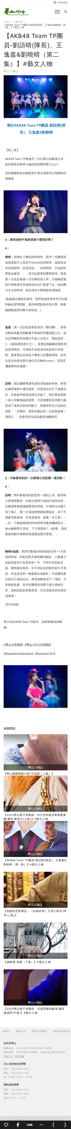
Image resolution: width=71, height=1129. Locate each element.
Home (7, 21)
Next (62, 96)
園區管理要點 (39, 1031)
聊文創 (18, 21)
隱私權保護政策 (61, 1031)
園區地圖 (19, 1056)
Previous (9, 96)
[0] (6, 1125)
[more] (41, 1125)
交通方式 (8, 1056)
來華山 (6, 1031)
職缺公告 (21, 1031)
